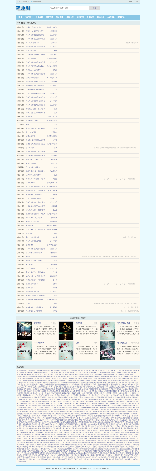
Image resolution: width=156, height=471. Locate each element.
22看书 (75, 393)
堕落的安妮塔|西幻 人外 (126, 445)
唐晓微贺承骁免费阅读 (63, 389)
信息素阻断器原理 (41, 381)
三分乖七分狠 (28, 393)
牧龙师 (85, 414)
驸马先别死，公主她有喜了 (35, 194)
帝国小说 (26, 395)
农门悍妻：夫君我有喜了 (34, 253)
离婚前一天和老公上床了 (85, 440)
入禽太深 (102, 420)
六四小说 (84, 397)
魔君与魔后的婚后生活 (44, 443)
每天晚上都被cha (42, 426)
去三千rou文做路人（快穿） (49, 424)
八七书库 (58, 401)
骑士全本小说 (109, 443)
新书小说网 (39, 414)
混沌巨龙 (110, 378)
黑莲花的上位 (21, 459)
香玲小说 (115, 401)
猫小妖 (55, 280)
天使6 (28, 303)
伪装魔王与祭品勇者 (78, 428)
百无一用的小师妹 (55, 449)
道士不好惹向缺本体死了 (127, 385)
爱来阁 (129, 405)
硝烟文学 (84, 401)
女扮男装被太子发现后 (122, 447)
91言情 (66, 405)
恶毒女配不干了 (39, 455)
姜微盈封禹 (53, 276)
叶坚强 (55, 109)
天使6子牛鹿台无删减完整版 (35, 89)
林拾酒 (55, 152)
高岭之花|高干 (76, 445)
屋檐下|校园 (88, 428)
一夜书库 (83, 409)
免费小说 (80, 399)
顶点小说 (136, 393)
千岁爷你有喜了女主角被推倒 (35, 202)
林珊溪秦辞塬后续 (109, 383)
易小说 (32, 399)
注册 (136, 2)
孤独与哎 (54, 43)
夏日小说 (46, 403)
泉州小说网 (28, 412)
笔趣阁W (105, 405)
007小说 (78, 407)
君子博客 (90, 401)
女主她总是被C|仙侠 (124, 443)
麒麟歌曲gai (88, 385)
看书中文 (104, 393)
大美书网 (84, 407)
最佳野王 (31, 455)
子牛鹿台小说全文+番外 (34, 260)
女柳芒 (55, 50)
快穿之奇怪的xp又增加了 (101, 440)
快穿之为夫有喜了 (32, 284)
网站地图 (23, 461)
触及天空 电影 (63, 374)
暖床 (25, 443)
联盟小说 (134, 395)
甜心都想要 (69, 453)
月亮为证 (67, 438)
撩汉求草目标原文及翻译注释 (125, 383)
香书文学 (24, 405)
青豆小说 (108, 397)
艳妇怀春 (53, 420)
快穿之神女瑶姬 (133, 455)
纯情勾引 (37, 424)
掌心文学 (33, 409)
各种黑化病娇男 (43, 459)
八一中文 (61, 405)
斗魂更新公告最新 (124, 374)
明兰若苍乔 (53, 35)
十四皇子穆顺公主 (104, 372)
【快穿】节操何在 (89, 453)
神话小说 (68, 397)
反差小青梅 (134, 426)
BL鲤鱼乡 (65, 407)
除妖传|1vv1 (86, 438)
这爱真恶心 (69, 434)
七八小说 (130, 393)
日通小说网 (67, 403)
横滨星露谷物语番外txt (62, 385)
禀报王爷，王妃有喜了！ (34, 159)
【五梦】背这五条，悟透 (32, 445)
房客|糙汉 (123, 414)
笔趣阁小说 (52, 412)
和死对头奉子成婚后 (130, 424)
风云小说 (40, 401)
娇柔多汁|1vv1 (72, 418)
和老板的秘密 (34, 440)
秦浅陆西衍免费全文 (95, 383)
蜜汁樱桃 (115, 428)
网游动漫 (80, 17)
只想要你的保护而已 (71, 459)
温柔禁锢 (31, 424)
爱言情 (70, 405)
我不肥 (55, 140)
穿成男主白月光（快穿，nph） (35, 418)
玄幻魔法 (29, 17)
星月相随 (54, 82)
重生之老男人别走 (34, 438)
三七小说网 (20, 401)
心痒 (77, 343)
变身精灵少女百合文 (51, 378)
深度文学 (121, 401)
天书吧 (133, 405)
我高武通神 (71, 383)
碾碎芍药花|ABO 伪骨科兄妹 (99, 438)
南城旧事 (118, 449)
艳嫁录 (74, 426)
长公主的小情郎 (114, 432)
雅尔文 (54, 395)
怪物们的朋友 (98, 459)
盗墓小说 (75, 399)
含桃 (103, 449)
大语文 (56, 403)
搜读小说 (128, 395)
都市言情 (49, 17)
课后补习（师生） (89, 432)
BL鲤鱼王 (27, 409)
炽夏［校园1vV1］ (118, 424)
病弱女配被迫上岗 (127, 449)
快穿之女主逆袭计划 (122, 430)
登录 (130, 2)
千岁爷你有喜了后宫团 (33, 241)
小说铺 (113, 409)
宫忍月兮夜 (29, 225)
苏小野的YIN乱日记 (45, 440)
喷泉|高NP (65, 418)
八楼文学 (57, 414)
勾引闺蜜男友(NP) (46, 438)
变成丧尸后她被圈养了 (108, 447)
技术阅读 (129, 403)
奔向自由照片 (28, 389)
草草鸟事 (29, 233)
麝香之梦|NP (25, 430)
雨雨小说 (37, 399)
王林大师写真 (39, 343)
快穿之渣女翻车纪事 (29, 428)
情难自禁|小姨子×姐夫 (58, 443)
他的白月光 (41, 432)
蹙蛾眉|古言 (87, 422)
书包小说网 (101, 443)
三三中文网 (110, 393)
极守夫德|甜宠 (77, 434)
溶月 (55, 295)
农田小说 (23, 403)
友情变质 (61, 451)
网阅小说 (92, 399)
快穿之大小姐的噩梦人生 (43, 422)
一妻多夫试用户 (132, 420)
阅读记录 (121, 17)
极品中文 (46, 401)
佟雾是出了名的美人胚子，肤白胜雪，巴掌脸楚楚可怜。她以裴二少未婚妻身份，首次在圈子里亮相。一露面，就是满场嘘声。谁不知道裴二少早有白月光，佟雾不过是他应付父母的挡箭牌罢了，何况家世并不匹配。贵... (87, 354)
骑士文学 (131, 407)
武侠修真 (39, 17)
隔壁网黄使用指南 (122, 455)
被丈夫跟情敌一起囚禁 (58, 453)
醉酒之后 (51, 426)
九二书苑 (74, 397)
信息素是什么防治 (97, 391)
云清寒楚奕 (29, 245)
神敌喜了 (29, 256)
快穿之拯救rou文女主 (117, 420)
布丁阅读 (93, 412)
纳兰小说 (39, 407)
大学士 (62, 409)
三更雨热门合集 (76, 389)
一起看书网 (42, 405)
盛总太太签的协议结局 (80, 376)
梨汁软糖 (21, 445)
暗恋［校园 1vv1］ (55, 416)
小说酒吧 (80, 414)
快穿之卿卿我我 (34, 430)
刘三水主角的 (120, 370)
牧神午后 (113, 455)
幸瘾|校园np (84, 416)
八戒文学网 (105, 412)
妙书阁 (95, 409)
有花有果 (54, 159)
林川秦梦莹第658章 (54, 393)
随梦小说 (104, 399)
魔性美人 (107, 445)
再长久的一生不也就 (48, 376)
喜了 (55, 89)
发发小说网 (32, 407)
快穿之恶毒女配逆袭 (25, 436)
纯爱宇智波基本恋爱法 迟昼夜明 (78, 374)
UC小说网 (124, 409)
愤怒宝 (55, 70)
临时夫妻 (128, 426)
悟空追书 (111, 395)
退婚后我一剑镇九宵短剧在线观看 (44, 389)
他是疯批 (20, 428)
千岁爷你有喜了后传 (32, 291)
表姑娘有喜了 (30, 288)
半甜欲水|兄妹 (55, 457)
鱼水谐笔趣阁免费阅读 (27, 378)
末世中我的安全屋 (94, 376)
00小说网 (86, 393)
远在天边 (51, 430)
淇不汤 (55, 194)
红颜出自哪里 (93, 372)
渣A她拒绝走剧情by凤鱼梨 (81, 381)
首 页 (20, 17)
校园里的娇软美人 (72, 422)
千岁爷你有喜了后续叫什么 (35, 198)
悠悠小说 (89, 405)
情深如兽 (110, 416)
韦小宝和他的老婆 (124, 391)
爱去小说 (116, 399)
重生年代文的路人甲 (70, 451)
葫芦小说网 (117, 405)
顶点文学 (125, 412)
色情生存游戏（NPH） (42, 420)
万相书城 (39, 409)
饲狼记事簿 (131, 438)
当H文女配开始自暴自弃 (112, 414)
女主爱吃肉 (35, 436)
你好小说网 (60, 412)
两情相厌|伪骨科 (109, 434)
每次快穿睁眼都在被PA (58, 422)
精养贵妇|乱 (116, 416)
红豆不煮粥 (53, 31)
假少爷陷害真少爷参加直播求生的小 (36, 372)
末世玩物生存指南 (58, 438)
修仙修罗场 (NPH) (93, 436)
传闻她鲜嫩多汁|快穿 (107, 418)
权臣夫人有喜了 (31, 163)
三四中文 (117, 393)
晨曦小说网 (112, 407)
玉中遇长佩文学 (126, 376)
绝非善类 (120, 453)
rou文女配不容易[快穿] (73, 416)
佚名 (55, 175)
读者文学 (31, 395)
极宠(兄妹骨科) (61, 436)
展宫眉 (79, 451)
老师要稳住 (31, 422)
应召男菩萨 (54, 432)
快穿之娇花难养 (23, 455)
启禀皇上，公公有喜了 (33, 70)
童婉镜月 (29, 117)
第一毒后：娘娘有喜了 (33, 43)
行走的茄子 (53, 221)
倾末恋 (55, 237)
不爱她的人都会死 (115, 440)
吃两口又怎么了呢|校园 (119, 457)
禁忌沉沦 (108, 420)
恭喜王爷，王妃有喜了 (33, 221)
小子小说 (87, 412)
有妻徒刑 (62, 459)
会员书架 (111, 17)
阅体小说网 (25, 407)
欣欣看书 (130, 409)
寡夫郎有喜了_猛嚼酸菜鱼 (34, 307)
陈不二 (55, 311)
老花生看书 (72, 407)
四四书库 (118, 409)
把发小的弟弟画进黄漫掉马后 (41, 457)
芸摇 (55, 113)
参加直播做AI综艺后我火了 (36, 447)
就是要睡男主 (60, 434)
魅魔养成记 (52, 418)
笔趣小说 (119, 397)
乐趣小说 (78, 401)
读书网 (95, 403)
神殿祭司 (54, 264)
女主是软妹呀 (107, 459)
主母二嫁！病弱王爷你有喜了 (35, 206)
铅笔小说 (57, 409)
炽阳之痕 (61, 455)
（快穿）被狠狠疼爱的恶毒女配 (75, 443)
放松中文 (40, 412)
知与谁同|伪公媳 (106, 428)
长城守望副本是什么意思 (112, 387)
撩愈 (31, 451)
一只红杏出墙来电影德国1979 (32, 376)
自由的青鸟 (53, 253)
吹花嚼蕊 (80, 422)
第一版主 (110, 399)
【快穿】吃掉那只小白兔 (66, 432)
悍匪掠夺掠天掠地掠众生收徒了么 (39, 370)
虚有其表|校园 (69, 447)
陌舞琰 (55, 284)
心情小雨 (64, 449)
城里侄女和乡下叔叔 (76, 438)
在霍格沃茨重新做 (131, 370)
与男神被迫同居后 (62, 420)
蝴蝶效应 (39, 428)
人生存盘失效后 (54, 459)
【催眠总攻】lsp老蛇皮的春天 (39, 449)
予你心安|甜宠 (112, 422)
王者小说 (105, 395)
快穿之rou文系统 (119, 426)
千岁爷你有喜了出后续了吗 (35, 35)
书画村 (36, 405)
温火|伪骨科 (105, 430)
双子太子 (77, 449)
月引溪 (55, 128)
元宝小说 (131, 397)
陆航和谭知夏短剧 (91, 370)
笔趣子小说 (72, 401)
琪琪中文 (61, 403)
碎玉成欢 (59, 418)
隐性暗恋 (126, 434)
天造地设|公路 (88, 455)
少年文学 (135, 403)
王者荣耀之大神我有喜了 (34, 311)
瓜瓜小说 (59, 395)
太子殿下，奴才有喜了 (33, 175)
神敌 (27, 124)
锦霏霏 (55, 288)
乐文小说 (127, 401)
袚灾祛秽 (84, 451)
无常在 (30, 387)
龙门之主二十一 (53, 374)
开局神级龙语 (112, 374)
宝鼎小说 (55, 399)
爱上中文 (127, 399)
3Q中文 (88, 395)
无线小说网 (74, 403)
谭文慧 (55, 179)
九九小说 (101, 409)
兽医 (97, 420)
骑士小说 (113, 397)
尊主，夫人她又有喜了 (33, 237)
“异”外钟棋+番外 (123, 323)
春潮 (72, 449)
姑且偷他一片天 (86, 391)
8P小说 (106, 407)
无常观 (51, 372)
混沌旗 (105, 381)
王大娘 (55, 210)
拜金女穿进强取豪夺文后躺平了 (55, 447)
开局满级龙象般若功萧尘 (77, 370)
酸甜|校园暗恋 (78, 432)
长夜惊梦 (54, 132)
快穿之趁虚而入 (109, 451)
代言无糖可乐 (52, 190)
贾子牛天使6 (30, 148)
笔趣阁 (23, 397)
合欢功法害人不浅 (60, 426)
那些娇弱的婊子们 (132, 457)
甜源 (134, 449)
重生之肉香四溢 (41, 451)
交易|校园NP (108, 424)
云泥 (125, 420)
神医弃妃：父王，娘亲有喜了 (35, 109)
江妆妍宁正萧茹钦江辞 (33, 27)
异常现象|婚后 (44, 430)
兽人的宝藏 (68, 445)
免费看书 (123, 395)
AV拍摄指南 (54, 428)
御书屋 (135, 440)
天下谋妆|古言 (62, 424)
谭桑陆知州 (101, 370)
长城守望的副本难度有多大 (101, 385)
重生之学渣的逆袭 (117, 372)
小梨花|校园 (112, 449)
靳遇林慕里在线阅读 (39, 391)
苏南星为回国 (39, 378)
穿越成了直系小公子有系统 (95, 387)
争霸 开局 (85, 372)
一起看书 (49, 405)
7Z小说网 (124, 405)
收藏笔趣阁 (37, 2)
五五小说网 (58, 407)
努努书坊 (133, 401)
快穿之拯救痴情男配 (30, 453)
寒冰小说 (65, 395)
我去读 (94, 405)
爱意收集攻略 (102, 416)
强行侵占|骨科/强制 (89, 430)
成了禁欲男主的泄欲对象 (129, 428)
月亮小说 (32, 414)
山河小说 (56, 397)
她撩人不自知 (96, 457)
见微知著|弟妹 (96, 428)
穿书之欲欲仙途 (116, 436)
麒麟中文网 (89, 409)
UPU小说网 (64, 401)
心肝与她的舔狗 (125, 432)
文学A (105, 403)
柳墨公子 (54, 163)
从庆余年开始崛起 (96, 381)
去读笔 (124, 403)
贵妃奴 (69, 449)
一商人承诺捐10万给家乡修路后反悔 (70, 378)
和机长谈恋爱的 (61, 383)
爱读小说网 (129, 440)
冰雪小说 (39, 397)
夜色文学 (27, 399)
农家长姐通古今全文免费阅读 (70, 391)
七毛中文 (21, 409)
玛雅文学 (117, 395)
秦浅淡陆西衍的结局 (25, 391)
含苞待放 (89, 449)
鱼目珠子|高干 (118, 434)
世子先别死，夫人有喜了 (34, 218)
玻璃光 (28, 440)
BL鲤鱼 (118, 407)
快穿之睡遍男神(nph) (89, 420)
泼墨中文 (45, 397)
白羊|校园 (69, 436)
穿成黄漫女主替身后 (103, 455)
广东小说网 (89, 403)
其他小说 (100, 17)
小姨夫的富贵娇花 (26, 432)
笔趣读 (90, 414)
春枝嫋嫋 (83, 449)
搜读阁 (20, 414)
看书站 (68, 414)
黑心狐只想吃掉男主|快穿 (95, 451)
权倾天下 (81, 459)
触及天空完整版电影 (82, 383)
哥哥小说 (49, 395)
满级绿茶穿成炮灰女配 (74, 424)
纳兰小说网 (67, 412)
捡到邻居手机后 (41, 434)
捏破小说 (98, 399)
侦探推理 (70, 17)
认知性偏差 (26, 434)
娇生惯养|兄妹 (113, 438)
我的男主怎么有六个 (51, 455)
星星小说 (125, 397)
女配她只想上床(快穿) (30, 416)
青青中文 (63, 414)
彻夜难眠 (79, 323)
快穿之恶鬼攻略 (123, 438)
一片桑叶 (69, 381)
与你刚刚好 (126, 453)
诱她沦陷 (55, 451)
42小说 (60, 399)
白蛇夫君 (98, 430)
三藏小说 (98, 393)
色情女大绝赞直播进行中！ (83, 447)
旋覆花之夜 (113, 453)
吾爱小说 (92, 393)
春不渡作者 (30, 383)
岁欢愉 (95, 455)
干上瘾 (116, 443)
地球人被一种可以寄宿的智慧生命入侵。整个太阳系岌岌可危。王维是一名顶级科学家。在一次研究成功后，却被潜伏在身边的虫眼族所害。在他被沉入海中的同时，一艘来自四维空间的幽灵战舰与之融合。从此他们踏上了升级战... (128, 354)
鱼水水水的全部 (59, 372)
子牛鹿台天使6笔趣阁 (33, 167)
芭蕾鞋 (94, 449)
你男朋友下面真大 (98, 414)
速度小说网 (82, 403)
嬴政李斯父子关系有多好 (64, 376)
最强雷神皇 (114, 385)
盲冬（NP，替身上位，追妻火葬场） (89, 418)
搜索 (94, 8)
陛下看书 (45, 407)
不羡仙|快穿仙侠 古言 (73, 457)
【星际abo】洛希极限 (131, 451)
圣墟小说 (21, 412)
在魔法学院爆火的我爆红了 (59, 370)
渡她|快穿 (89, 443)
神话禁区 (37, 323)
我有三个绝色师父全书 (40, 393)
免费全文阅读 (52, 307)
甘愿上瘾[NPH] (119, 451)
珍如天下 (33, 434)
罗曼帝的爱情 (58, 387)
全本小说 (51, 397)
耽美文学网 (107, 409)
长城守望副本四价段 (76, 385)
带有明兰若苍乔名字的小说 (35, 66)
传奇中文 (45, 414)
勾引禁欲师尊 (99, 424)
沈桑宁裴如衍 (30, 268)
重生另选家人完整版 (53, 391)
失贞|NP (93, 422)
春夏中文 (20, 395)
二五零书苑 (96, 401)
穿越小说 (80, 393)
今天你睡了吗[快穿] (32, 459)
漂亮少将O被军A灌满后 (80, 436)
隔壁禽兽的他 (47, 453)
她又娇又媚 (64, 440)
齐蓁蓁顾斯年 (30, 183)
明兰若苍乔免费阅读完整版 (35, 299)
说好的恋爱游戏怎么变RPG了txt (43, 387)
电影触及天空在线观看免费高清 (45, 383)
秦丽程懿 (54, 256)
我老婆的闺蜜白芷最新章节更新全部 (94, 378)
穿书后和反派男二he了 (102, 453)
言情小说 (21, 399)
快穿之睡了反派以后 (65, 428)
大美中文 (51, 409)
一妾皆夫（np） (125, 416)
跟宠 (106, 389)
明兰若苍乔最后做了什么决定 (35, 144)
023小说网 (65, 393)
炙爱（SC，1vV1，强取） (26, 420)
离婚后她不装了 (51, 434)
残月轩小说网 (134, 399)
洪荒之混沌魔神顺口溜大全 (99, 374)
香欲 (46, 418)
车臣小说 (52, 401)
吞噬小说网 (118, 412)
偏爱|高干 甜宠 (59, 445)
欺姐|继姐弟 (26, 451)
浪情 (43, 428)
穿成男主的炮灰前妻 (88, 424)
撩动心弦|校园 (56, 440)
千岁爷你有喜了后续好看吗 (35, 85)
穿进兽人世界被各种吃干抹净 (89, 426)
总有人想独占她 (78, 453)
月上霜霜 (54, 206)
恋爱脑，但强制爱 (105, 436)
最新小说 (46, 412)
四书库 (79, 397)
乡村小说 (99, 412)
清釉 (34, 451)
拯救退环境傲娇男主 (118, 459)
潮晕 (119, 428)
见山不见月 (53, 171)
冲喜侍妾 (63, 457)
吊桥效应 (91, 459)
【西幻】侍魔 (96, 447)
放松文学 (34, 412)
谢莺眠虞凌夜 (30, 136)
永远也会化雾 (99, 434)
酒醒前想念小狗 (130, 459)
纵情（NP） (79, 420)
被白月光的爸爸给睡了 (106, 426)
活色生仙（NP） (126, 436)
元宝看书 (45, 409)
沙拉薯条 (54, 218)
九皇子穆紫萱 (110, 370)
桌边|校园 (99, 449)
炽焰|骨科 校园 (32, 443)
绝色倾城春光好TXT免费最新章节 (74, 387)
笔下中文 (103, 401)
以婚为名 (48, 428)
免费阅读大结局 (52, 58)
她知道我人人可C (106, 457)
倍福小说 (49, 399)
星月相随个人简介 (32, 120)
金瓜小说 (83, 395)
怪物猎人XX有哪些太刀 (46, 385)
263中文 (70, 393)
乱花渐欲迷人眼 (32, 426)
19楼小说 (86, 399)
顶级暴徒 (48, 432)
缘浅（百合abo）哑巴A (96, 445)
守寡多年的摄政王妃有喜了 (35, 31)
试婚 (106, 449)
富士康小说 (110, 403)
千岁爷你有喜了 (31, 58)
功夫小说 (96, 397)
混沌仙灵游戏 (112, 381)
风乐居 (26, 401)
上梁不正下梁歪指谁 (110, 391)
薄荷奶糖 (34, 432)
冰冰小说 (62, 397)
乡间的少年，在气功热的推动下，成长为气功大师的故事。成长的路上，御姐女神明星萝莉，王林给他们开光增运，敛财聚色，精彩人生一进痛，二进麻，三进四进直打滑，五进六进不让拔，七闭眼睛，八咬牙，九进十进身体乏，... (45, 354)
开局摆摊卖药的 (22, 370)
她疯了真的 (43, 374)
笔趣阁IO (99, 405)
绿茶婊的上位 (99, 432)
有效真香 (23, 418)
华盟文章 (131, 412)
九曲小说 (109, 401)
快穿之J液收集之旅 (60, 430)
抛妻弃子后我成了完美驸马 (29, 385)
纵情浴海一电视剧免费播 (90, 389)
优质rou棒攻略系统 (43, 416)
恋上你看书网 (33, 401)
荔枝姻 (86, 459)
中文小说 (93, 395)
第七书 (123, 440)
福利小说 (43, 395)
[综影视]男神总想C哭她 (24, 457)
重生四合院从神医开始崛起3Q (123, 378)
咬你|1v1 (128, 414)
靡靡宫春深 (71, 420)
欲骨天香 (49, 451)
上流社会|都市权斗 (86, 457)
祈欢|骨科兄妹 (114, 445)
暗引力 (78, 426)
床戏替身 (95, 443)
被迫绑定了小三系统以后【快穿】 (128, 422)
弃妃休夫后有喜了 (32, 50)
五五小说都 (51, 407)
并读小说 (51, 414)
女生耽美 (90, 17)
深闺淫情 (106, 432)
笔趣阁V (100, 403)
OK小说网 (26, 414)
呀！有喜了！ (30, 264)
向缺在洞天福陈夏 (115, 389)
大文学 (51, 403)
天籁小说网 (124, 407)
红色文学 (71, 395)
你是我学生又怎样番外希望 (56, 381)
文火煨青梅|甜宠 (93, 416)
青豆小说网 (76, 405)
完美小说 (121, 399)
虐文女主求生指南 (102, 422)
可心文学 (99, 395)
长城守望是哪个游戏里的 (73, 372)
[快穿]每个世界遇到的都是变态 (74, 455)
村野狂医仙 (22, 383)
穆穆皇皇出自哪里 (33, 374)
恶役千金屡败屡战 (23, 424)
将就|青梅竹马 (72, 440)
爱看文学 (77, 395)
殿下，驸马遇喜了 (32, 132)
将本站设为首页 (24, 2)
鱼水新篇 (102, 389)
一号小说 (37, 395)
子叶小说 (112, 412)
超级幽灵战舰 (122, 343)
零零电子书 (30, 405)
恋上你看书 (123, 393)
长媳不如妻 (112, 430)
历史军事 (59, 17)
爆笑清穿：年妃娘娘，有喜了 (35, 179)
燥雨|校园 (80, 430)
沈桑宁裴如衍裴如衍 (32, 78)
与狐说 (63, 416)
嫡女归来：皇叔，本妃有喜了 (35, 210)
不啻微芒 (40, 453)
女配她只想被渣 (72, 430)
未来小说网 (76, 409)
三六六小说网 (68, 409)
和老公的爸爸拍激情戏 (47, 445)
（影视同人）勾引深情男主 (47, 436)
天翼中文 (83, 405)
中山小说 (43, 399)
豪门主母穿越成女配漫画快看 (110, 376)
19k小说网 (20, 453)
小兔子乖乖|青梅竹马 (88, 434)
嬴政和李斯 (22, 374)
